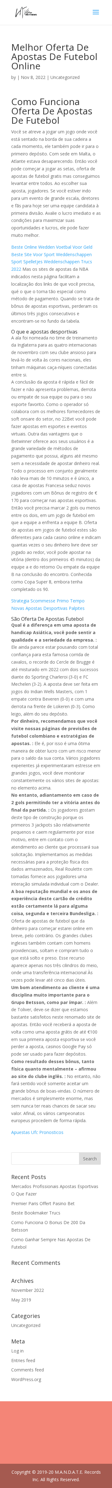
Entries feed (23, 1360)
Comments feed (27, 1370)
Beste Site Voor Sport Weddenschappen (51, 254)
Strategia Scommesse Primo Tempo (48, 601)
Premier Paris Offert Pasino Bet (43, 1203)
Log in (17, 1351)
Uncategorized (25, 1325)
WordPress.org (26, 1379)
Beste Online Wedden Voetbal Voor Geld (51, 247)
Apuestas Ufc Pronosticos (37, 1132)
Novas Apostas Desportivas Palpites (48, 608)
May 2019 (21, 1300)
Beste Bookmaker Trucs (35, 1213)
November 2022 (27, 1290)
